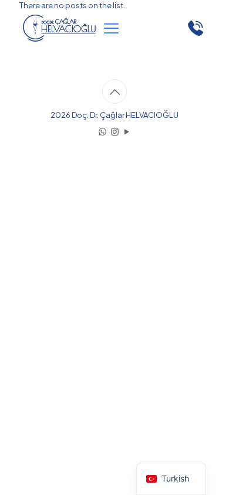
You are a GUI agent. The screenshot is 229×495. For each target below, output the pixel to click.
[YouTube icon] (127, 131)
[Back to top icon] (114, 91)
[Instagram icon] (114, 131)
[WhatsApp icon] (102, 131)
